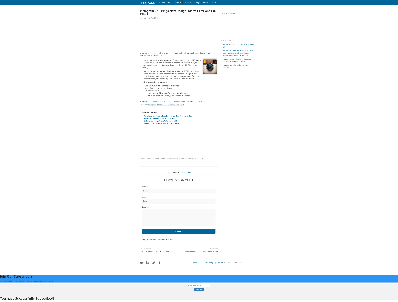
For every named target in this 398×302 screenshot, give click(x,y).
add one (186, 172)
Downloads (150, 158)
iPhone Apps (171, 158)
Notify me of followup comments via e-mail (157, 240)
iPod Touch (199, 159)
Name (145, 187)
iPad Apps (180, 159)
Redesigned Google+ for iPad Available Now (161, 121)
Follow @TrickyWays (228, 14)
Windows (187, 2)
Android (161, 2)
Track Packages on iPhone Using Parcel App (201, 251)
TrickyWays (147, 3)
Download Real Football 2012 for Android (156, 251)
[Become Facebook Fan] (159, 263)
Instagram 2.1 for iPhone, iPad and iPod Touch (166, 105)
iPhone (162, 158)
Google (197, 2)
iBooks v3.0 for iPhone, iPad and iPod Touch (161, 123)
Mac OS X (177, 2)
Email (144, 197)
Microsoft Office (209, 2)
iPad (157, 158)
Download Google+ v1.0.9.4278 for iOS (159, 118)
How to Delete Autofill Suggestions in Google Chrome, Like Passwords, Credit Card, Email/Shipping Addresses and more (238, 53)
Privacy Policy (208, 263)
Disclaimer (221, 263)
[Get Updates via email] (141, 263)
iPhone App (189, 159)
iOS (169, 2)
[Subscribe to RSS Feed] (147, 263)
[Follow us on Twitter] (153, 263)
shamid (144, 18)
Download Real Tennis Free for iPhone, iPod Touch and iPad (168, 116)
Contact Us (196, 263)
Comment (145, 207)
